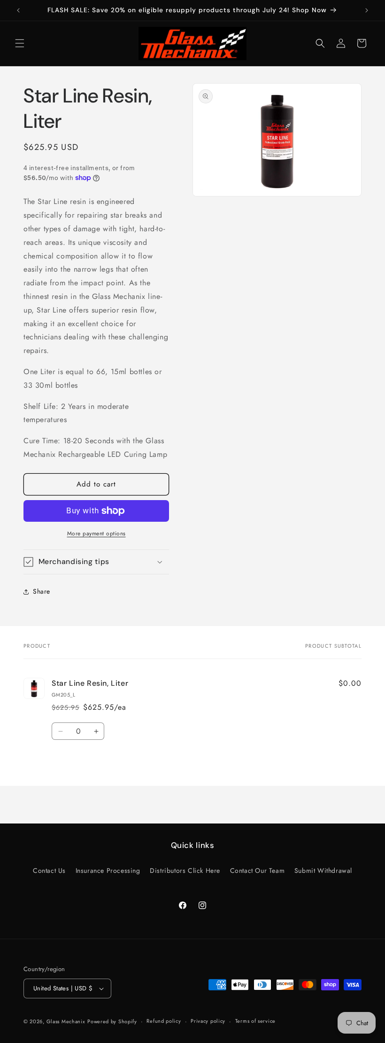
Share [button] (41, 591)
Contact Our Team (257, 870)
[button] (19, 43)
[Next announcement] (366, 10)
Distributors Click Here (185, 870)
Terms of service (255, 1021)
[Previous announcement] (18, 10)
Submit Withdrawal (323, 870)
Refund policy (163, 1021)
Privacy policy (208, 1021)
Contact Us (49, 870)
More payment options (96, 533)
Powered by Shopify (112, 1021)
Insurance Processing (108, 870)
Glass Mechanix (65, 1021)
